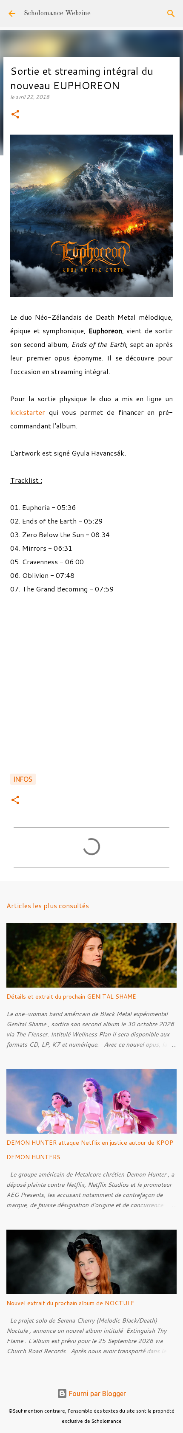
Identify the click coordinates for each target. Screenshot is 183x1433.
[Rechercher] (171, 13)
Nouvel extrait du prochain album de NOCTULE (70, 1303)
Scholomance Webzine (57, 13)
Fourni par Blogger (96, 1393)
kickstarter (27, 412)
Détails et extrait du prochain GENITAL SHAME (71, 996)
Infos (23, 779)
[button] (15, 115)
